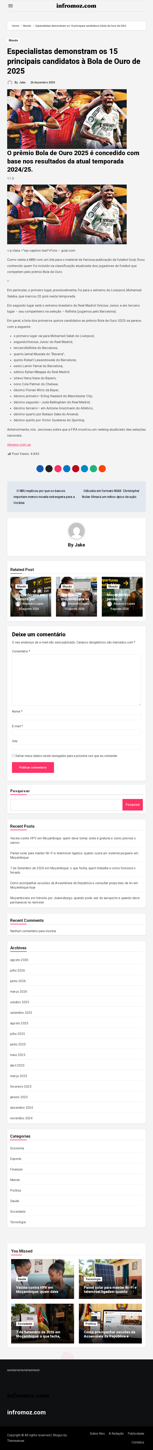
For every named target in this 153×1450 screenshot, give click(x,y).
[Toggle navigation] (10, 5)
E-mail (17, 726)
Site (15, 741)
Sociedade (18, 1211)
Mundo (13, 40)
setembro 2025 (21, 1013)
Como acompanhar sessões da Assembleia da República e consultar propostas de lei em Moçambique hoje (109, 1338)
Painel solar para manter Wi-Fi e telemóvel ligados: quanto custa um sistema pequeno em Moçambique (110, 1293)
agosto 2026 (19, 960)
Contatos (138, 1442)
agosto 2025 (19, 1023)
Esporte (15, 1159)
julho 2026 (17, 970)
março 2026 (18, 991)
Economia (17, 1148)
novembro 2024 (21, 1118)
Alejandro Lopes (33, 603)
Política (15, 1190)
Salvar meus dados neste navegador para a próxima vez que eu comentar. (66, 756)
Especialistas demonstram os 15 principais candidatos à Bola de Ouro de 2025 (73, 61)
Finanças (16, 1169)
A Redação (116, 1433)
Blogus (58, 1435)
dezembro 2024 (21, 1108)
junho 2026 (18, 981)
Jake (22, 82)
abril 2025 (17, 1065)
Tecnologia (18, 1222)
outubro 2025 (19, 1002)
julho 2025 (17, 1034)
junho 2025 (18, 1044)
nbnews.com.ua (19, 445)
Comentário (21, 651)
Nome (17, 711)
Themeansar (15, 1441)
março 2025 (18, 1076)
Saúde (14, 1201)
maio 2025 (17, 1055)
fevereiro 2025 (20, 1086)
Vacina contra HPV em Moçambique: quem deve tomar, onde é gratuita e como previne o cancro (41, 1293)
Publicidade (136, 1433)
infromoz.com (26, 1412)
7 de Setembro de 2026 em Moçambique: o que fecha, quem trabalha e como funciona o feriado (42, 1338)
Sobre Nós (97, 1433)
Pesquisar (20, 791)
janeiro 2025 (19, 1097)
